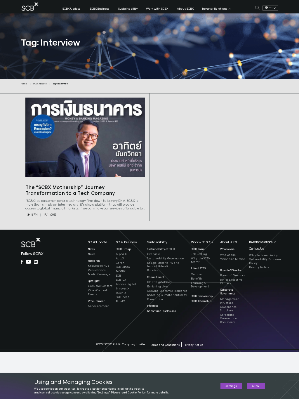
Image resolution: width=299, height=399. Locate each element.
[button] (100, 244)
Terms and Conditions (165, 345)
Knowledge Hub (98, 266)
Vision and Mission (233, 259)
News (91, 254)
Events (92, 294)
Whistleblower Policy (263, 255)
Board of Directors (232, 275)
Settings (231, 386)
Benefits (196, 278)
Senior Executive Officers (231, 282)
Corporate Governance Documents (228, 318)
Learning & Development (200, 285)
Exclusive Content (100, 286)
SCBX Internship (201, 301)
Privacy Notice (259, 267)
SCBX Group (123, 249)
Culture (196, 274)
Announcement (98, 306)
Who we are (228, 255)
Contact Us (256, 248)
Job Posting (199, 254)
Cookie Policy (137, 392)
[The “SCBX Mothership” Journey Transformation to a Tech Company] (85, 137)
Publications (96, 270)
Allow (255, 386)
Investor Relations (260, 242)
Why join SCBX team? (200, 260)
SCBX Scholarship (202, 296)
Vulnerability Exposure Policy (265, 261)
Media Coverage (99, 274)
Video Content (97, 290)
